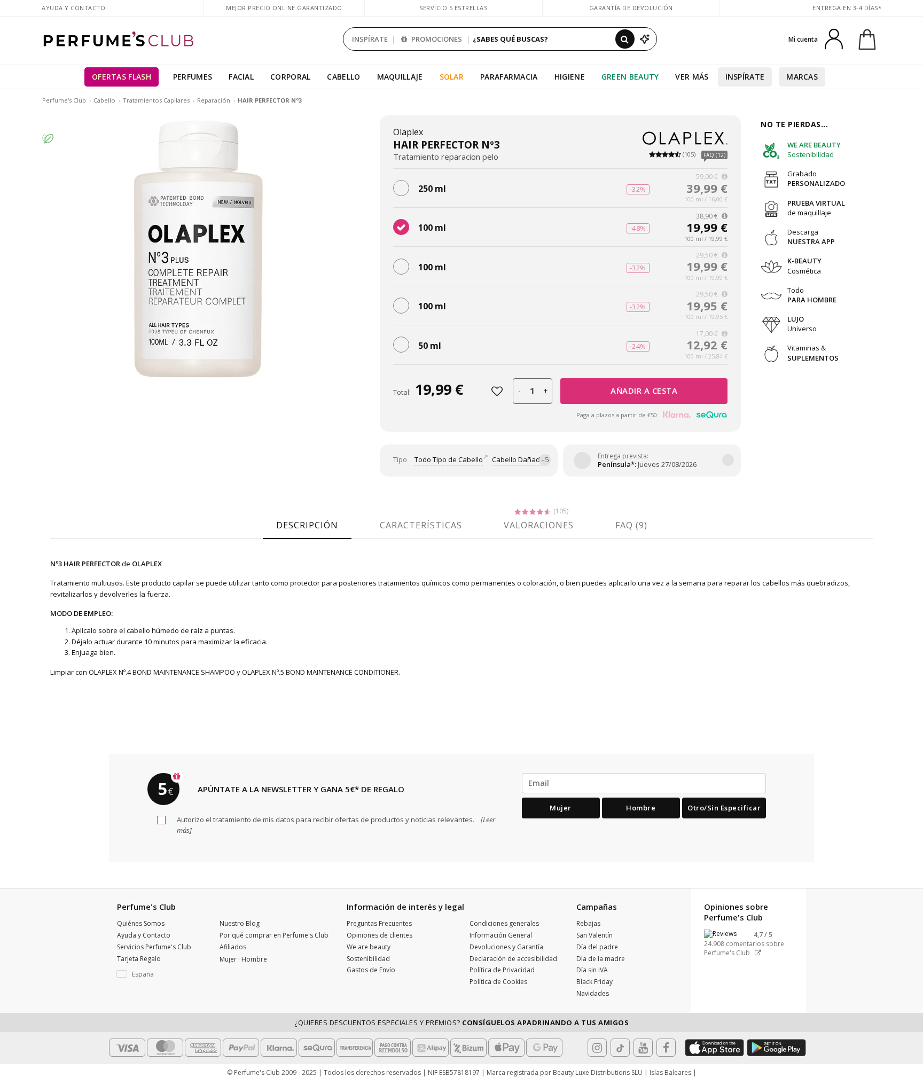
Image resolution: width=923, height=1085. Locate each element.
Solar (452, 77)
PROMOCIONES (436, 39)
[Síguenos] (666, 1048)
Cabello (343, 77)
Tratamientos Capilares (156, 100)
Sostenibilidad (368, 958)
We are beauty (368, 946)
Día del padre (597, 946)
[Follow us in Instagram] (597, 1048)
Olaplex (408, 132)
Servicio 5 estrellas (453, 8)
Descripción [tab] (307, 525)
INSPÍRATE (370, 39)
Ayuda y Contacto (73, 8)
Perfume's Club (64, 100)
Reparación (213, 100)
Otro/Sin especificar (724, 808)
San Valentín (594, 935)
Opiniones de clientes (379, 935)
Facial (241, 77)
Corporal (290, 77)
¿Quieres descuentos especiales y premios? (461, 1022)
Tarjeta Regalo (139, 958)
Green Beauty (630, 77)
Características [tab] (421, 525)
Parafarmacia (509, 77)
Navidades (592, 993)
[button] (160, 974)
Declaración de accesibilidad (513, 958)
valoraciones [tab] (539, 525)
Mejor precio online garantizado (284, 8)
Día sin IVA (592, 969)
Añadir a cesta (644, 390)
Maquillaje (400, 77)
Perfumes (192, 77)
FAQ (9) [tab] (631, 525)
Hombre (640, 808)
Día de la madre (600, 958)
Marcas (802, 77)
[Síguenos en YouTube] (643, 1048)
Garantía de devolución (631, 8)
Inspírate (745, 77)
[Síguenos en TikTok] (620, 1048)
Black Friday (594, 981)
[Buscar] (625, 39)
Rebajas (588, 923)
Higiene (569, 77)
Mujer (561, 808)
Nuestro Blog (240, 923)
